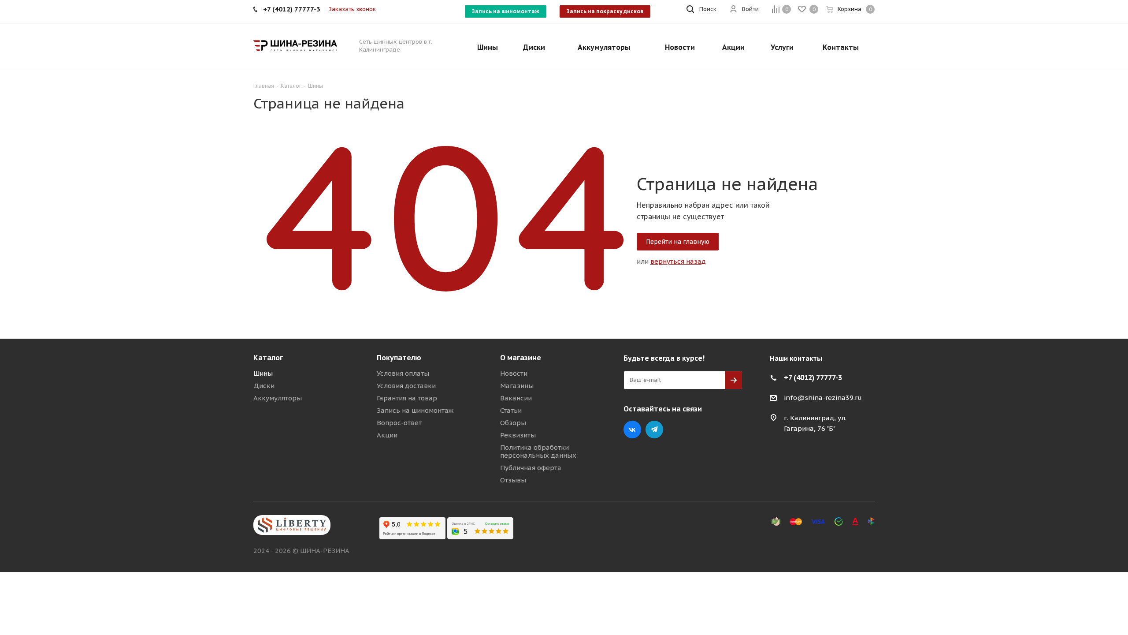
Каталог (268, 357)
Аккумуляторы (277, 398)
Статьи (511, 410)
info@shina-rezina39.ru (823, 397)
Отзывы (513, 480)
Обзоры (513, 422)
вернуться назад (678, 261)
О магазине (520, 357)
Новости (513, 373)
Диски (264, 385)
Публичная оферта (530, 467)
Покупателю (399, 357)
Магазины (517, 385)
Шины (263, 373)
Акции (387, 435)
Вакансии (516, 398)
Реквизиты (518, 435)
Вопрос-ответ (399, 422)
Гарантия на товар (407, 398)
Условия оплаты (403, 373)
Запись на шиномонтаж (505, 11)
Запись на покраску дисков (605, 11)
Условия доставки (406, 385)
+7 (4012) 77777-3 (813, 377)
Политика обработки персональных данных (538, 451)
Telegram (654, 429)
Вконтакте (632, 429)
